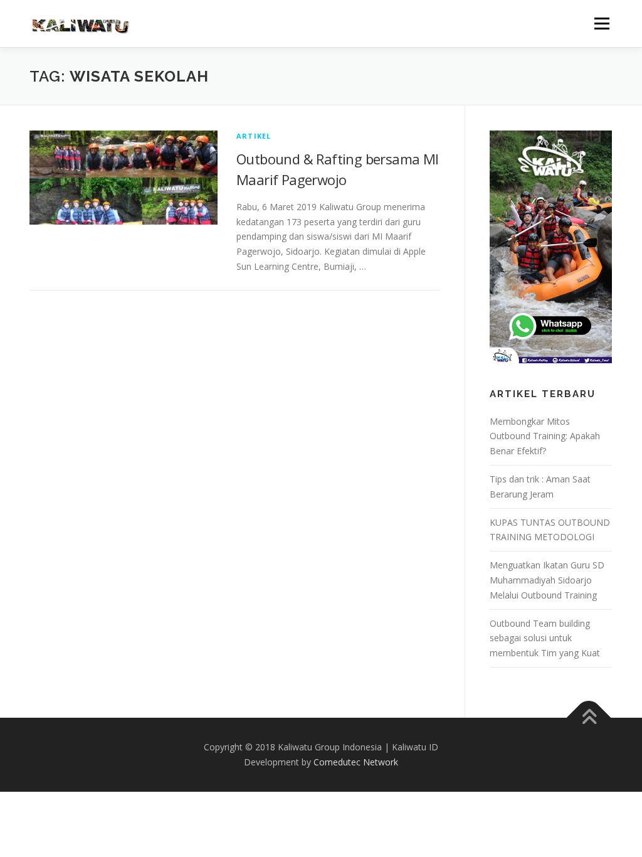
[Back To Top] (589, 718)
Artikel (253, 136)
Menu (602, 23)
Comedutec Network (355, 762)
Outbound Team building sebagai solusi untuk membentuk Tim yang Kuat (545, 638)
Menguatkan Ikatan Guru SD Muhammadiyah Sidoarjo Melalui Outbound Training (547, 580)
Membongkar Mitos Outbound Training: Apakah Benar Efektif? (545, 436)
